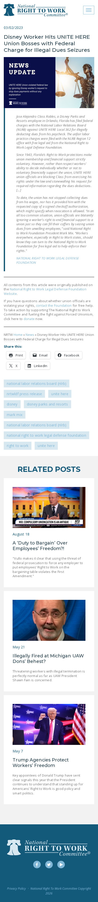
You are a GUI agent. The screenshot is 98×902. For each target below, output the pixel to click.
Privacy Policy (16, 888)
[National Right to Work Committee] (36, 10)
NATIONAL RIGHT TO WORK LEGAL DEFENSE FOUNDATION (47, 260)
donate (29, 319)
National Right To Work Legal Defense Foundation (46, 435)
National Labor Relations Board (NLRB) (36, 383)
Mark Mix (14, 414)
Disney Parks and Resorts (47, 404)
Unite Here (46, 445)
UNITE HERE (59, 393)
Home (18, 334)
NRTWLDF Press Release (24, 393)
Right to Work (17, 445)
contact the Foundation (54, 305)
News (30, 334)
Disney (12, 404)
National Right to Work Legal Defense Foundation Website (45, 291)
